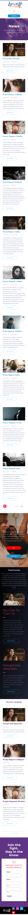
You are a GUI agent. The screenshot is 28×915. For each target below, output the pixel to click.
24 (17, 506)
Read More (10, 71)
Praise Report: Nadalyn (12, 331)
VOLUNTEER (14, 556)
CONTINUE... (11, 641)
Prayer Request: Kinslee (12, 136)
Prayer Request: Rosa (11, 468)
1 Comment (13, 61)
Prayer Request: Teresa (12, 423)
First (8, 886)
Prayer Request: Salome (12, 281)
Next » (22, 506)
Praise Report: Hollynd (12, 182)
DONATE (14, 16)
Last (8, 892)
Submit (9, 896)
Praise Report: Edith (11, 375)
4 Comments (13, 139)
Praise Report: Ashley (11, 232)
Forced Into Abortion (11, 59)
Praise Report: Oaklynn (12, 94)
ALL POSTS (14, 833)
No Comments (14, 97)
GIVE (14, 547)
